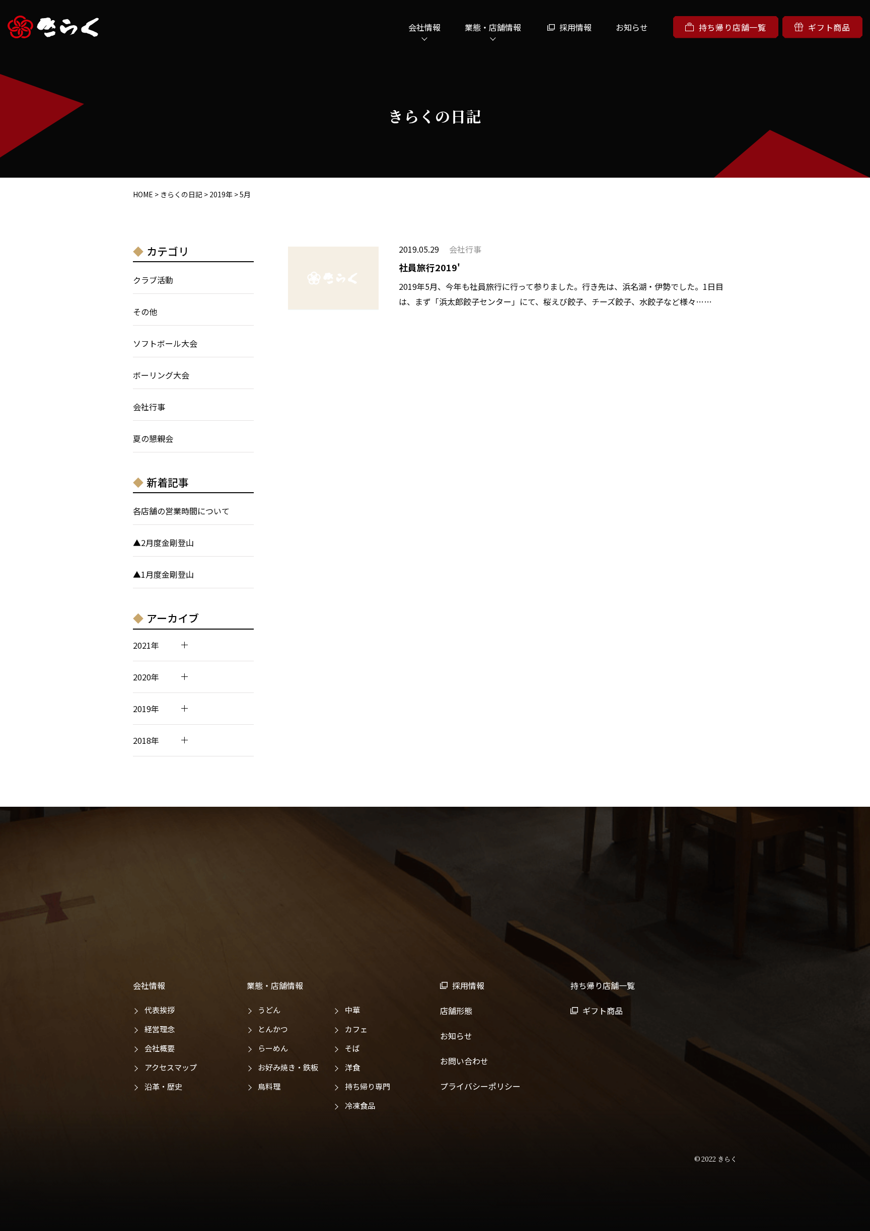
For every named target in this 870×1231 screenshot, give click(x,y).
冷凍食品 (360, 1105)
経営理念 (159, 1029)
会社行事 (149, 407)
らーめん (273, 1048)
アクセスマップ (170, 1067)
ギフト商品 (829, 27)
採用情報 (575, 27)
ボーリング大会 (161, 375)
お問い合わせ (464, 1061)
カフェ (356, 1029)
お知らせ (632, 27)
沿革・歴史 (163, 1086)
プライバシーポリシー (480, 1086)
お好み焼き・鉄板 (288, 1067)
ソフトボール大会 (165, 343)
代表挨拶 (159, 1010)
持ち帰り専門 (367, 1086)
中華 (352, 1010)
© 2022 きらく (715, 1159)
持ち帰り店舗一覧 (732, 27)
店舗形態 (456, 1011)
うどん (269, 1010)
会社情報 (149, 985)
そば (352, 1048)
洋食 (352, 1067)
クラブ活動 (153, 280)
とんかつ (273, 1029)
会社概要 (159, 1048)
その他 (145, 311)
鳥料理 (269, 1086)
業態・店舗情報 (275, 985)
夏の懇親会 (153, 438)
